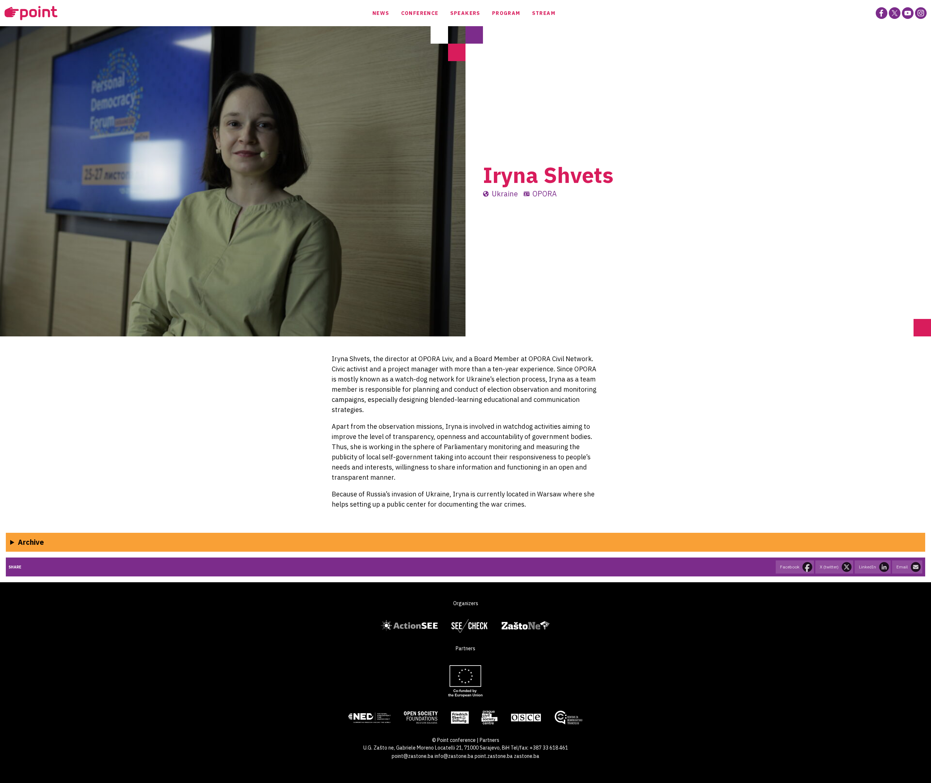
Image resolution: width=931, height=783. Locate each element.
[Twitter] (894, 13)
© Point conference (454, 740)
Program (506, 13)
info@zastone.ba (454, 756)
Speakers (465, 13)
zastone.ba (526, 756)
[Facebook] (881, 13)
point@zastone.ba (412, 756)
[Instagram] (921, 13)
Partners (489, 740)
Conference (420, 13)
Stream (543, 13)
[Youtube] (908, 13)
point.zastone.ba (494, 756)
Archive (31, 542)
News (380, 13)
